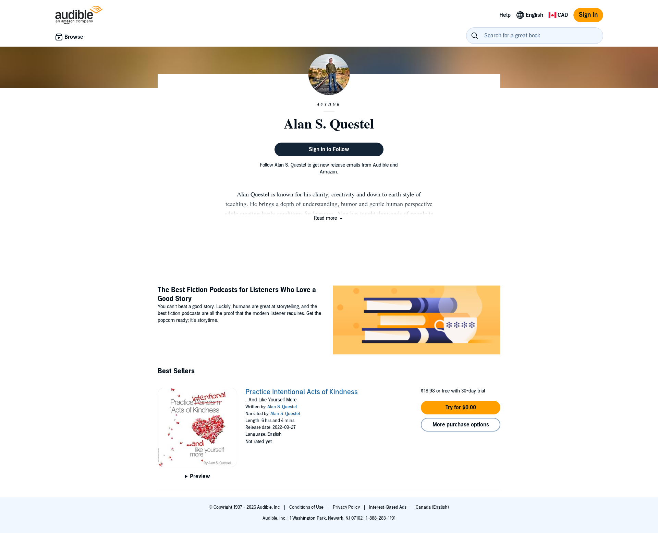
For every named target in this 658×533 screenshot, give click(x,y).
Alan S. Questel (282, 407)
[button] (329, 218)
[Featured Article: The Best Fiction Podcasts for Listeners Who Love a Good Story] (416, 321)
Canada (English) (432, 507)
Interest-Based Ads (388, 507)
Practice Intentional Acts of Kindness (301, 392)
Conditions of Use (307, 507)
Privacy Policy (347, 507)
